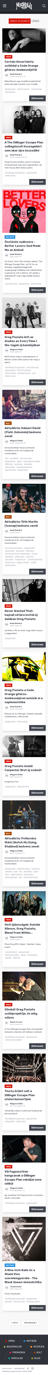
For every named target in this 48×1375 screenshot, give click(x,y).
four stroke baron (31, 877)
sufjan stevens (16, 874)
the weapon (32, 955)
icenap (34, 554)
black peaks (10, 467)
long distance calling (31, 461)
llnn (20, 871)
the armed (20, 551)
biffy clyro (9, 464)
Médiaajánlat (19, 1368)
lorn (20, 877)
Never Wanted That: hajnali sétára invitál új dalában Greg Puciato (21, 615)
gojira (19, 461)
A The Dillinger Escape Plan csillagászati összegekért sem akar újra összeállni (24, 146)
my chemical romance (14, 548)
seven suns (20, 1121)
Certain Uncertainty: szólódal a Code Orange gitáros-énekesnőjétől (21, 66)
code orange (36, 89)
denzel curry (10, 562)
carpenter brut (23, 787)
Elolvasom (37, 98)
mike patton (10, 1121)
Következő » (30, 1322)
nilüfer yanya (10, 565)
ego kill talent (10, 470)
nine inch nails (19, 1302)
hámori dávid (23, 470)
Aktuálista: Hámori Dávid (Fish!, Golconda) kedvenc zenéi (23, 432)
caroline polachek (35, 559)
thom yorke (28, 874)
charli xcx (30, 557)
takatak (8, 958)
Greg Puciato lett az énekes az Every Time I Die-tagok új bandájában (22, 341)
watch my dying (23, 869)
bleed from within (12, 955)
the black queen (24, 373)
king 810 (16, 958)
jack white (9, 559)
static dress (19, 557)
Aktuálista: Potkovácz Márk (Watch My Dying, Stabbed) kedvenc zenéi (22, 842)
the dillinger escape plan (15, 173)
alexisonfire (9, 551)
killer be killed (10, 373)
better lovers (10, 176)
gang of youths (23, 562)
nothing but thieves (24, 467)
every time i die (11, 284)
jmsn (7, 874)
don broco (35, 869)
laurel (35, 871)
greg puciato (10, 89)
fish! (6, 458)
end (33, 373)
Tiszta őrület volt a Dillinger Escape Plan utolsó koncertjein (20, 1095)
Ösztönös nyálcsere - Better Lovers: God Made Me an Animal (23, 246)
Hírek (8, 57)
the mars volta (26, 458)
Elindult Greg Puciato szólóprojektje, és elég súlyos (21, 1013)
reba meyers (10, 92)
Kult (8, 423)
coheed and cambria (13, 1040)
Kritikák (10, 237)
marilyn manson (23, 89)
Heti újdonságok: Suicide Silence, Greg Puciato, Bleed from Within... (22, 928)
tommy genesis (11, 877)
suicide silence (11, 952)
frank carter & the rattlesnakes (17, 554)
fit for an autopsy (24, 370)
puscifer (8, 1302)
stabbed (8, 871)
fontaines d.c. (20, 559)
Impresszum (7, 1368)
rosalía (33, 562)
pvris (15, 871)
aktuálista (28, 464)
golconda (18, 464)
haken (23, 955)
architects (14, 458)
